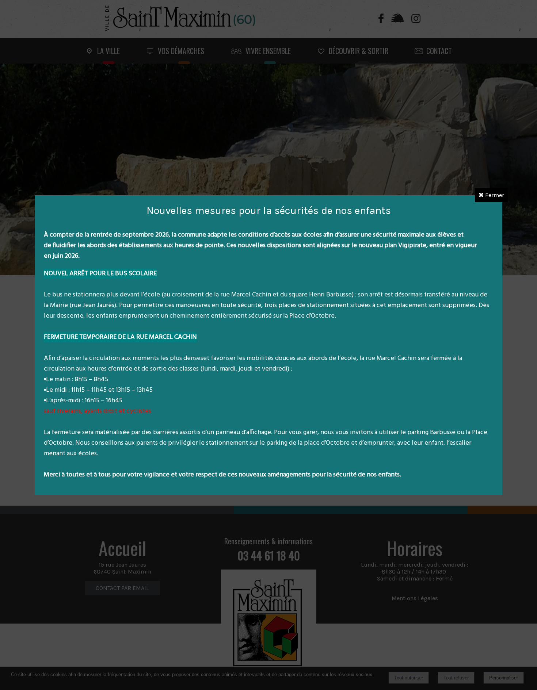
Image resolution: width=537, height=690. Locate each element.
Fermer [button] (494, 195)
